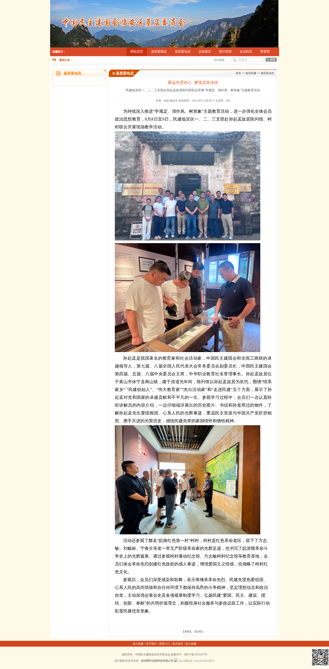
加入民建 (138, 643)
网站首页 (136, 51)
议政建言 (205, 51)
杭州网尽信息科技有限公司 (157, 660)
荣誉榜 (265, 51)
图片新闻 (225, 51)
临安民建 (251, 73)
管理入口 (165, 643)
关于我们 (151, 643)
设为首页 (178, 643)
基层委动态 (182, 51)
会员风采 (246, 51)
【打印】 (198, 631)
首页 (238, 73)
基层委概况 (159, 51)
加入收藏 (191, 643)
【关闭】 (187, 631)
